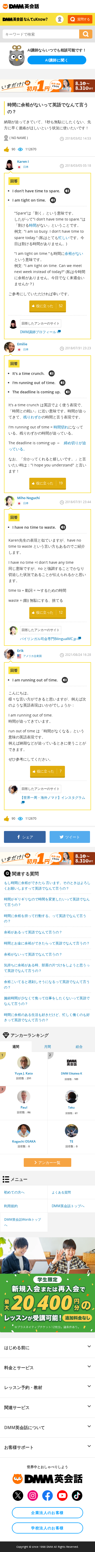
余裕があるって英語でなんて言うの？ (33, 932)
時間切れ (61, 426)
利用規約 (11, 1206)
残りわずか (32, 416)
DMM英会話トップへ (68, 1206)
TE (71, 1141)
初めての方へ (14, 1192)
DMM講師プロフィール (38, 331)
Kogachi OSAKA (24, 1141)
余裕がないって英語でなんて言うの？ (33, 954)
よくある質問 (61, 1192)
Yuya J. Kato (24, 1073)
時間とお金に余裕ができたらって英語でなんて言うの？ (47, 943)
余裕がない (74, 253)
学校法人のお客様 (47, 1527)
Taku (71, 1107)
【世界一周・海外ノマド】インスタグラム (52, 797)
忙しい (63, 237)
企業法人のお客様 (47, 1512)
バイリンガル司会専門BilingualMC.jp (48, 638)
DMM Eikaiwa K (71, 1073)
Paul (24, 1107)
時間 (32, 225)
